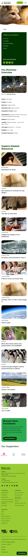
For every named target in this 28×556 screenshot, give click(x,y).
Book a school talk (19, 505)
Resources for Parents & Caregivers (7, 502)
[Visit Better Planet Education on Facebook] (2, 485)
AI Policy (3, 549)
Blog (2, 514)
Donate (20, 2)
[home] (6, 3)
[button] (25, 2)
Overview (5, 38)
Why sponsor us (18, 495)
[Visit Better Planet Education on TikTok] (9, 485)
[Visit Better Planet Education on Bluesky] (14, 485)
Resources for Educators (7, 499)
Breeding (5, 46)
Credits (5, 48)
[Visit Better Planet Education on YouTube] (17, 485)
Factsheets (4, 495)
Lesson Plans (4, 497)
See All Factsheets (10, 438)
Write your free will (5, 518)
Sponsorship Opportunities (18, 498)
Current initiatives (5, 520)
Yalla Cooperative (11, 541)
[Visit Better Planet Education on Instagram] (5, 485)
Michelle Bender (11, 94)
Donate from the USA (20, 503)
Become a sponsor (19, 492)
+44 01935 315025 (5, 480)
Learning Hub (4, 492)
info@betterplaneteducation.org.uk (9, 482)
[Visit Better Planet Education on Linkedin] (7, 485)
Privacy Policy (4, 552)
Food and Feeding (8, 43)
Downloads (4, 505)
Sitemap (3, 547)
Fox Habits (6, 41)
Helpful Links (4, 523)
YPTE (2, 511)
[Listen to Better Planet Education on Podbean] (12, 485)
